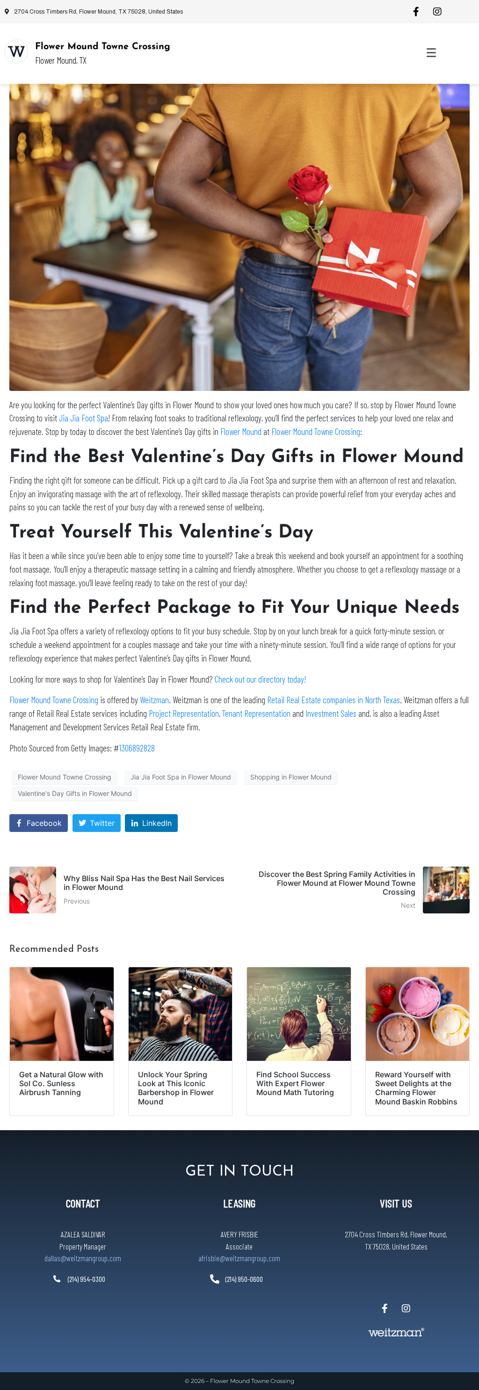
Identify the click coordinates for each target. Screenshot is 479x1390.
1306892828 (137, 748)
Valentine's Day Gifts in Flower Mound (75, 793)
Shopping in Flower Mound (291, 777)
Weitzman (154, 699)
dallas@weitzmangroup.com (82, 1258)
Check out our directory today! (260, 679)
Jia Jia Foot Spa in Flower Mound (181, 777)
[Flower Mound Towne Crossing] (16, 51)
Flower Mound (241, 431)
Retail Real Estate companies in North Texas (333, 699)
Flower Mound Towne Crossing (102, 46)
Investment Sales (330, 713)
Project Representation (184, 713)
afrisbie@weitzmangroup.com (239, 1258)
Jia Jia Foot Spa (83, 417)
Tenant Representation (256, 713)
